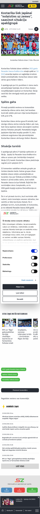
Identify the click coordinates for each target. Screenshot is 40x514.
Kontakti (35, 2)
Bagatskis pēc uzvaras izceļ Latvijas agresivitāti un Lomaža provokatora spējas (20, 438)
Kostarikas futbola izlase (10, 379)
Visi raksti (28, 510)
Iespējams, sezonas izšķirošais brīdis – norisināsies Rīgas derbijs (24, 334)
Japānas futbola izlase (9, 374)
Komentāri (19, 510)
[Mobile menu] (3, 6)
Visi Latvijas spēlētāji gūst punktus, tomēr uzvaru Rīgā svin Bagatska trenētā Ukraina (19, 449)
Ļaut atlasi (20, 293)
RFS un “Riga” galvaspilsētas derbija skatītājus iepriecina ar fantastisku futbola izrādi (8, 336)
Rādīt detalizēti (27, 280)
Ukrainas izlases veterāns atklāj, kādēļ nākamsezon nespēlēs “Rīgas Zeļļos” (20, 417)
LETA (6, 29)
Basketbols (32, 491)
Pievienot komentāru (20, 390)
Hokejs (19, 491)
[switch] (34, 257)
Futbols (6, 491)
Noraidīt (20, 299)
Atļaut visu (20, 287)
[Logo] (15, 6)
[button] (35, 324)
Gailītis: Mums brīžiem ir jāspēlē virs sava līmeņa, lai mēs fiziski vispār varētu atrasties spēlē (20, 428)
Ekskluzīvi (10, 510)
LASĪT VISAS (20, 466)
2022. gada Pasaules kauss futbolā (13, 369)
